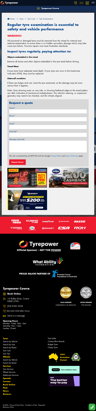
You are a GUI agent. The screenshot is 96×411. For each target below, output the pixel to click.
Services (7, 366)
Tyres (5, 338)
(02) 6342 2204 (15, 306)
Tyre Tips (6, 353)
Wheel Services (9, 372)
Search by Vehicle (10, 341)
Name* (12, 108)
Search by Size (9, 344)
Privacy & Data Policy (17, 405)
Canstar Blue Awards (56, 341)
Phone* (12, 116)
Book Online (9, 384)
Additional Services (10, 375)
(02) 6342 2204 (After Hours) (18, 311)
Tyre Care (7, 350)
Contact (6, 381)
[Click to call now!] (75, 3)
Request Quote (17, 162)
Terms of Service (71, 156)
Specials (7, 378)
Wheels (6, 356)
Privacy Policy (56, 156)
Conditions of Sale (31, 405)
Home (12, 19)
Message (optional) (16, 139)
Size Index (52, 338)
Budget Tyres (53, 344)
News (6, 391)
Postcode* (13, 131)
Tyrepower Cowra (50, 8)
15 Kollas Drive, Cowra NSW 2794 (18, 300)
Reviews (7, 394)
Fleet (5, 387)
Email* (12, 123)
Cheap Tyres (53, 347)
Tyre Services (8, 369)
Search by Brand (9, 347)
